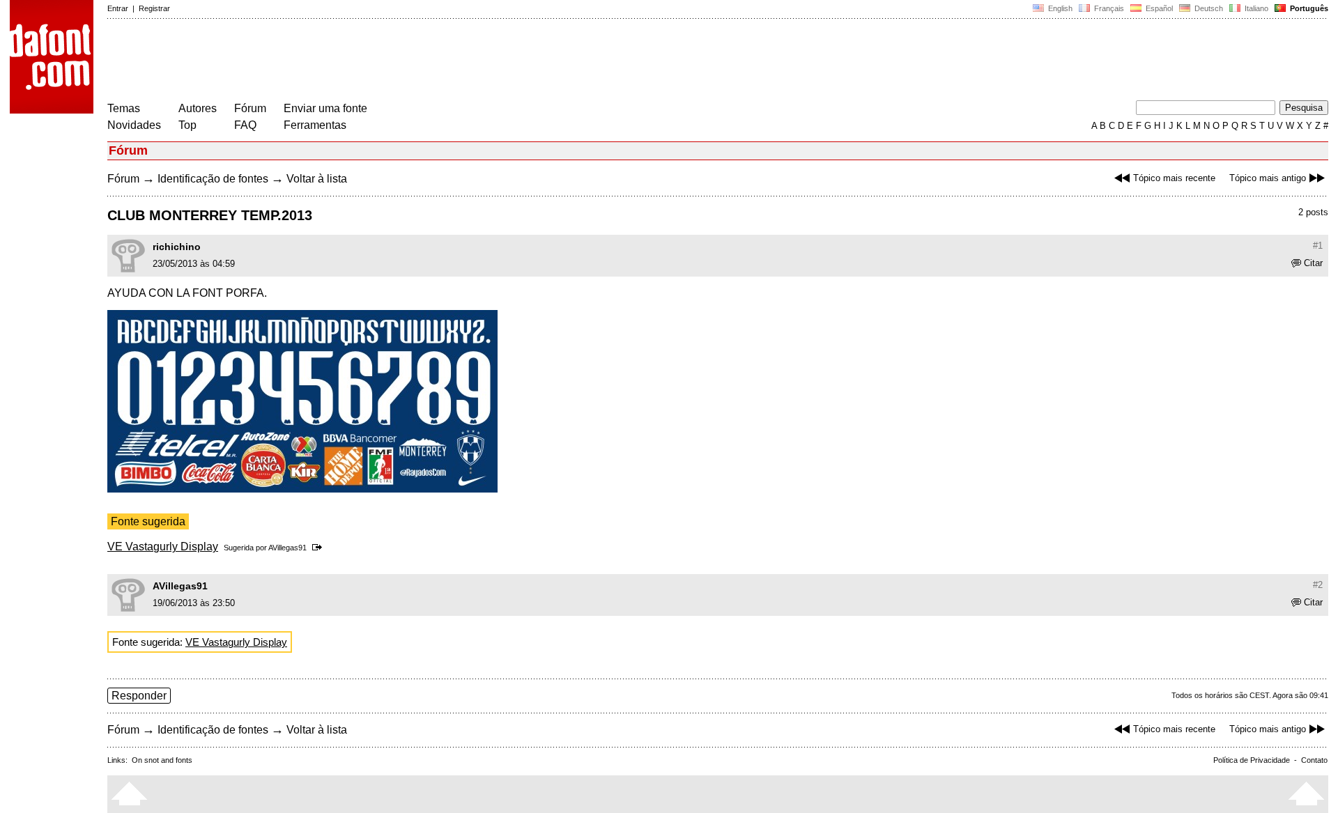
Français (1108, 8)
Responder (139, 696)
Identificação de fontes (212, 179)
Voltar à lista (316, 179)
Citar (1313, 263)
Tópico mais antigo (1267, 178)
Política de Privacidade (1251, 760)
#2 (1318, 585)
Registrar (154, 8)
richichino (177, 246)
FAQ (245, 125)
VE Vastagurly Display (162, 546)
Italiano (1255, 8)
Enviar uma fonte (325, 108)
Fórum (250, 108)
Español (1158, 8)
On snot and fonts (162, 760)
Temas (123, 108)
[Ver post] (319, 547)
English (1059, 8)
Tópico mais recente (1174, 178)
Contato (1314, 760)
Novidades (134, 125)
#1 (1318, 245)
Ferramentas (315, 125)
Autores (197, 108)
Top (187, 125)
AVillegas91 (287, 547)
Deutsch (1207, 8)
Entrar (117, 8)
